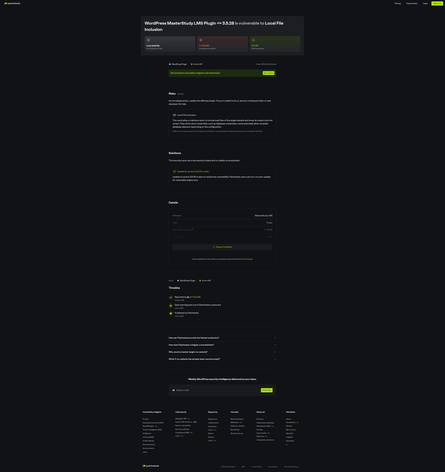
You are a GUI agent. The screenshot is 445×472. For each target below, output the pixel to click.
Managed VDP (182, 419)
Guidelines (212, 426)
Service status (148, 448)
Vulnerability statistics (265, 440)
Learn (212, 430)
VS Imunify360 (148, 437)
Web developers (237, 419)
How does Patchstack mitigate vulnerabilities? (191, 345)
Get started (268, 73)
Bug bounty (213, 419)
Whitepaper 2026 (265, 426)
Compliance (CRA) (184, 433)
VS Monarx (147, 433)
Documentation (149, 445)
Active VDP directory (185, 422)
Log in (145, 452)
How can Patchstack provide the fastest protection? (194, 338)
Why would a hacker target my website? (188, 352)
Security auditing (182, 429)
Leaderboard (213, 423)
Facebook (290, 441)
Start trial (437, 3)
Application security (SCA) (153, 423)
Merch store (291, 430)
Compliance (292, 422)
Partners (260, 419)
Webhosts (236, 422)
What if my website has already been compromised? (194, 359)
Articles (260, 430)
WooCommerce (237, 433)
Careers (289, 426)
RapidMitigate (150, 426)
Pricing (398, 3)
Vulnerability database (266, 423)
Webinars (262, 436)
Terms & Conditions (291, 467)
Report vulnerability (183, 426)
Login (425, 3)
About (288, 419)
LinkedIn (289, 437)
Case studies (411, 3)
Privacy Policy (256, 467)
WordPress (235, 430)
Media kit (290, 433)
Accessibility (273, 467)
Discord (211, 437)
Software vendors (238, 426)
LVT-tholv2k (195, 297)
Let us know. (247, 259)
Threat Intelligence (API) (152, 430)
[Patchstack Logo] (12, 3)
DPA (243, 467)
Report (211, 433)
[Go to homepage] (151, 466)
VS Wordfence (149, 441)
